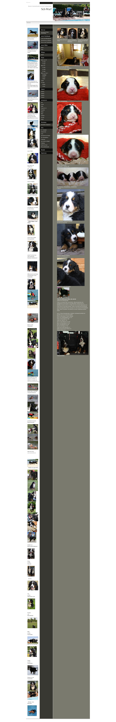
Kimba (42, 119)
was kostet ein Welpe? (45, 141)
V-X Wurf (43, 82)
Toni (42, 102)
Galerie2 (42, 93)
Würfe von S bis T (44, 73)
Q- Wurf (43, 69)
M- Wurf (43, 61)
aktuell (42, 54)
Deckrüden (43, 122)
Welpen (43, 52)
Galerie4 (42, 97)
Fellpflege (43, 143)
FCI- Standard (43, 129)
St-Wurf (43, 76)
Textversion (28, 2)
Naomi (42, 47)
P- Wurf (43, 67)
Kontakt (43, 150)
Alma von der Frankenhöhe (46, 42)
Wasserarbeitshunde (45, 146)
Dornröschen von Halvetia (46, 40)
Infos (42, 127)
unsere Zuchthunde (45, 36)
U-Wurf (42, 80)
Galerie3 (42, 95)
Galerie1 (42, 91)
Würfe (42, 58)
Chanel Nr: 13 (43, 108)
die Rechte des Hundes (45, 135)
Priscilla (42, 117)
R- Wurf (43, 71)
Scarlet (42, 104)
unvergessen (44, 100)
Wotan (42, 111)
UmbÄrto (42, 115)
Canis (42, 133)
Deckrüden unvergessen (45, 124)
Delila (42, 106)
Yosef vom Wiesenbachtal (46, 38)
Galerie (43, 89)
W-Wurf (43, 84)
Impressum (44, 153)
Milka (42, 113)
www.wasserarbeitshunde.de (33, 381)
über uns (43, 30)
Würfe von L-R (44, 60)
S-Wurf (43, 78)
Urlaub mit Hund (44, 145)
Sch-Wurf (44, 75)
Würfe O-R (43, 65)
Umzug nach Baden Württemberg (45, 33)
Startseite (29, 22)
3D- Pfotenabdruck (44, 137)
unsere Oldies (44, 45)
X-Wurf (43, 86)
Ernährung (43, 139)
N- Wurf (43, 63)
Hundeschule (43, 131)
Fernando (43, 110)
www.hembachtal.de (31, 452)
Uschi (42, 49)
